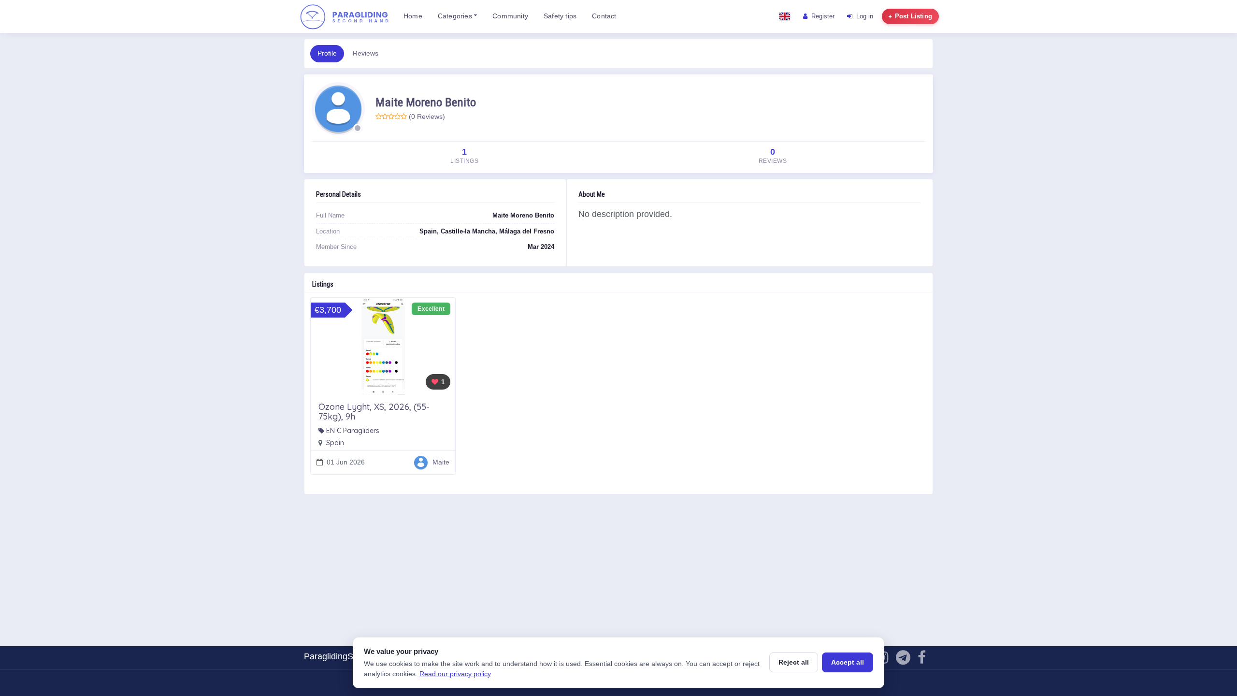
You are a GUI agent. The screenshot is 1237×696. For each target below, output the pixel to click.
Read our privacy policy (455, 674)
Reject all (793, 662)
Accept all (847, 662)
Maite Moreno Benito (425, 102)
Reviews (365, 53)
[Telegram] (903, 660)
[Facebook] (922, 660)
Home (412, 16)
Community (510, 16)
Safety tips (560, 16)
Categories (456, 16)
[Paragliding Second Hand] (344, 16)
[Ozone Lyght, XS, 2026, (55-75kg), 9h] (383, 346)
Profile (327, 53)
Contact (604, 16)
